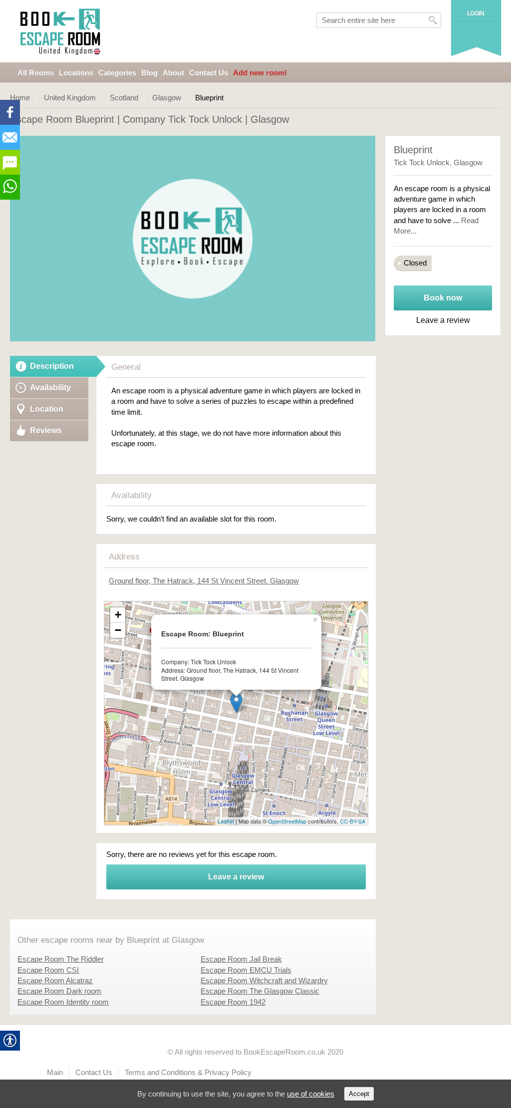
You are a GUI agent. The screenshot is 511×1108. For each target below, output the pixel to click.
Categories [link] (117, 72)
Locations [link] (76, 72)
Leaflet (226, 821)
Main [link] (55, 1072)
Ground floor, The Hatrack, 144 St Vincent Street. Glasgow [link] (204, 580)
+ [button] (118, 614)
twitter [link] (10, 137)
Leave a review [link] (236, 876)
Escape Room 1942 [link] (233, 1002)
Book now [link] (443, 297)
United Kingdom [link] (70, 97)
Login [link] (476, 13)
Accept (359, 1094)
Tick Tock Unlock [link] (422, 162)
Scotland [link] (124, 97)
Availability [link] (50, 387)
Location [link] (46, 409)
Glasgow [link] (166, 97)
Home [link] (20, 97)
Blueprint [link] (413, 149)
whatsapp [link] (10, 187)
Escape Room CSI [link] (48, 970)
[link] (61, 31)
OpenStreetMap (287, 821)
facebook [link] (10, 112)
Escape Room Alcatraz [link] (55, 980)
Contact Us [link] (208, 72)
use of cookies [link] (310, 1094)
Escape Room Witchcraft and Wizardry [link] (264, 980)
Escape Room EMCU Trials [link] (246, 970)
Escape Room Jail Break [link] (241, 959)
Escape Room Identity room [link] (63, 1002)
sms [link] (10, 162)
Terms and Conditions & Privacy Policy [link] (188, 1072)
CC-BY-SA (352, 821)
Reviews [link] (46, 430)
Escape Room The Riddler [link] (60, 959)
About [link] (173, 72)
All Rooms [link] (35, 72)
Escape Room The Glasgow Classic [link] (260, 991)
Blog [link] (149, 72)
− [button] (118, 630)
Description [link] (52, 366)
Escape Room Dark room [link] (59, 991)
